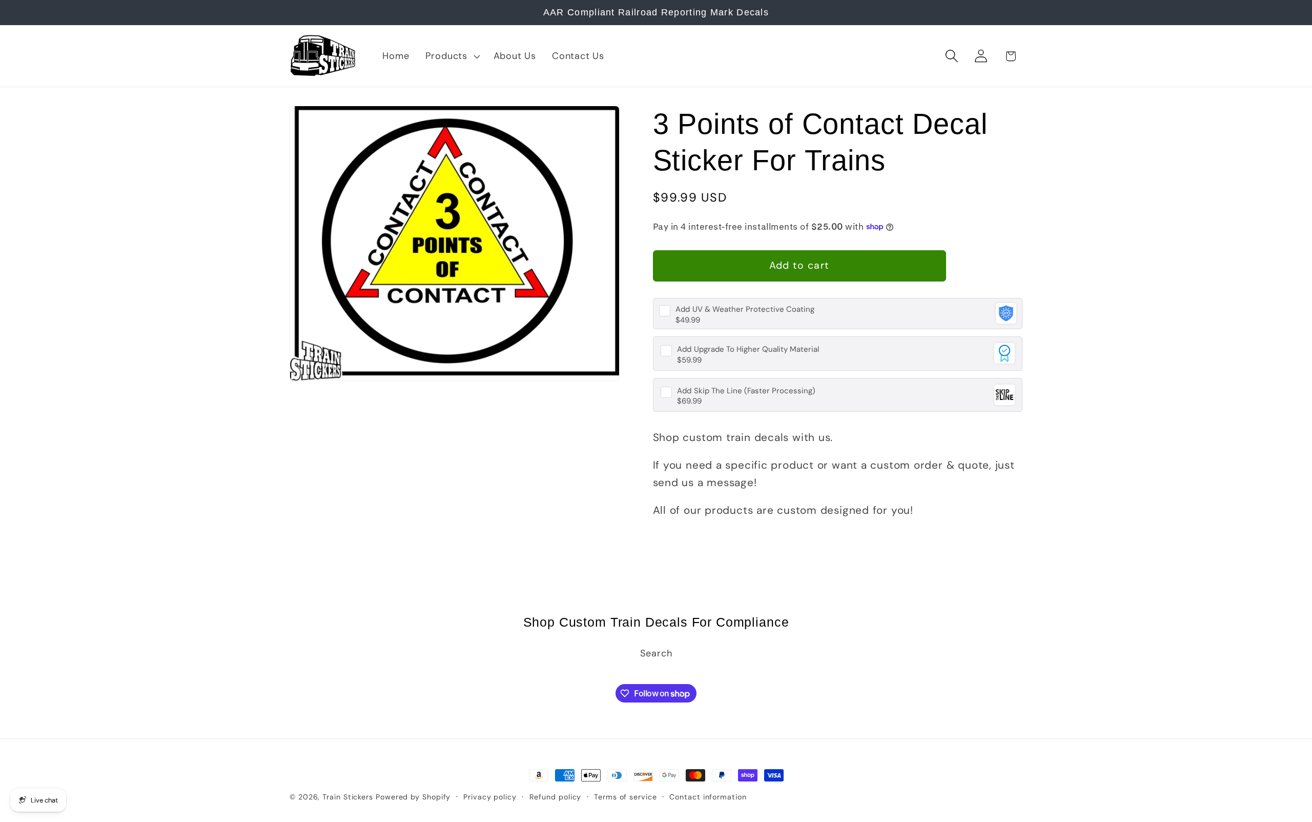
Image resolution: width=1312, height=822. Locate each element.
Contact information (707, 796)
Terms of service (625, 796)
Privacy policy (490, 796)
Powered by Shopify (413, 796)
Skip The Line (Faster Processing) (746, 391)
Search (656, 653)
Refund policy (555, 796)
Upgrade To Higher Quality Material (748, 349)
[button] (451, 56)
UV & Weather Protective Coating (744, 309)
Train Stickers (347, 796)
